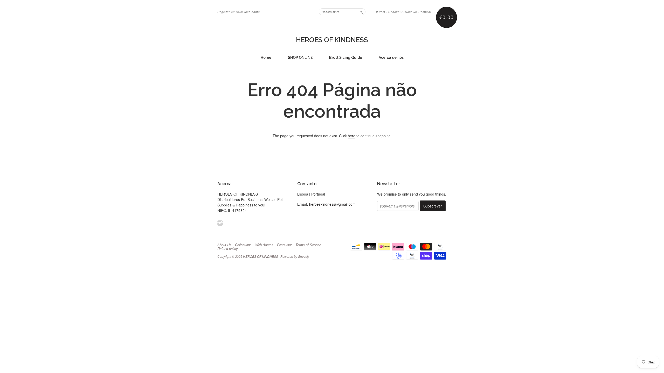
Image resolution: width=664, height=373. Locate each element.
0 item (380, 12)
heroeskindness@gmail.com (332, 204)
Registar (223, 12)
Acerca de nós (391, 57)
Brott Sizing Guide (345, 57)
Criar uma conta (248, 12)
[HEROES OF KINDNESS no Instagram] (220, 223)
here (351, 135)
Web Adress (264, 245)
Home (266, 57)
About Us (224, 245)
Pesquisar (284, 245)
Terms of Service (308, 245)
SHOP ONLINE (300, 57)
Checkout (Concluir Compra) (409, 12)
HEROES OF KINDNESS (332, 40)
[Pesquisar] (361, 11)
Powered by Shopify (294, 256)
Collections (243, 245)
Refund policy (227, 248)
